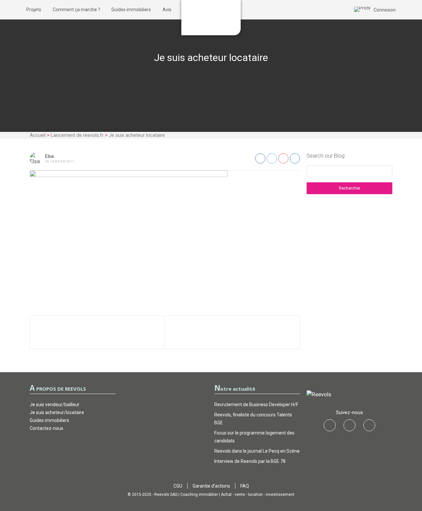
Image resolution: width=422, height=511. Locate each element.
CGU (177, 486)
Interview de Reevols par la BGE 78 (250, 461)
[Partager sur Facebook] (260, 158)
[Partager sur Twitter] (272, 158)
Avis (167, 9)
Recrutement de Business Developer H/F (256, 404)
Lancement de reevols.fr (77, 135)
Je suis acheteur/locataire (57, 412)
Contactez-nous (46, 428)
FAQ (244, 486)
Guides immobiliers (131, 9)
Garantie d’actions (211, 486)
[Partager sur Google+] (283, 158)
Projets (33, 9)
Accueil (37, 135)
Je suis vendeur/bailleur (54, 404)
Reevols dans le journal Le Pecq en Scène (257, 451)
